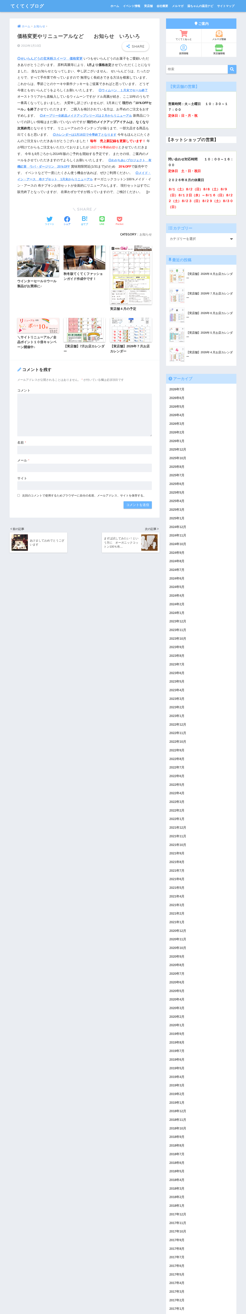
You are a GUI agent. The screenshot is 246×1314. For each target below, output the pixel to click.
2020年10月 (177, 948)
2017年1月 (176, 1309)
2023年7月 (176, 664)
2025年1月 (176, 518)
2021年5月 (176, 888)
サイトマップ (225, 5)
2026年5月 (176, 406)
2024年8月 (176, 561)
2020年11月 (177, 939)
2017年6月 (176, 1266)
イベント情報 (131, 5)
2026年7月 (176, 389)
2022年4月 (176, 793)
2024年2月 (176, 604)
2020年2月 (176, 1016)
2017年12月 (177, 1214)
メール (23, 460)
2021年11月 (177, 836)
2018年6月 (176, 1162)
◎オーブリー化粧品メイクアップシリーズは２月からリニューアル (86, 115)
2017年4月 (176, 1283)
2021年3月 (176, 905)
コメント (23, 390)
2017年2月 (176, 1300)
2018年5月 (176, 1171)
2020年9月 (176, 956)
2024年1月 (176, 613)
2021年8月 (176, 862)
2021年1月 (176, 922)
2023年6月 (176, 673)
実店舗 (148, 5)
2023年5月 (176, 681)
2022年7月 (176, 767)
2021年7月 (176, 870)
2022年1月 (176, 819)
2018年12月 (177, 1111)
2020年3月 (176, 1008)
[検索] (232, 69)
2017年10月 (177, 1231)
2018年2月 (176, 1197)
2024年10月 (177, 544)
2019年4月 (176, 1077)
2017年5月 (176, 1274)
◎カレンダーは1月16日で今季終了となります (84, 134)
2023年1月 (176, 716)
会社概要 (162, 5)
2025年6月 (176, 484)
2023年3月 (176, 698)
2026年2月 (176, 432)
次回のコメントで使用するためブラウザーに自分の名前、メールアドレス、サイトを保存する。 (84, 495)
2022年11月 (177, 733)
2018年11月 (177, 1120)
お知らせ (146, 234)
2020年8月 (176, 965)
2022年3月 (176, 802)
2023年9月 (176, 647)
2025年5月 (176, 492)
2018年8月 (176, 1145)
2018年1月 (176, 1206)
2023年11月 (177, 630)
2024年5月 (176, 587)
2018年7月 (176, 1154)
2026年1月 (176, 441)
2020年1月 (176, 1025)
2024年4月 (176, 595)
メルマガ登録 (219, 39)
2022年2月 (176, 810)
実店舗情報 (219, 53)
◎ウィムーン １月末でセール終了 (123, 90)
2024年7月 (176, 570)
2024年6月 (176, 578)
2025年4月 (176, 501)
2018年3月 (176, 1188)
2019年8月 (176, 1042)
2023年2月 (176, 707)
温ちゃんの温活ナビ (200, 5)
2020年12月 (177, 930)
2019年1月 (176, 1102)
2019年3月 (176, 1085)
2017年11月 (177, 1223)
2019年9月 (176, 1034)
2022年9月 (176, 750)
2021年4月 (176, 896)
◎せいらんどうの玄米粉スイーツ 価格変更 (50, 58)
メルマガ (178, 5)
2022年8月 (176, 759)
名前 (21, 442)
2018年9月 (176, 1137)
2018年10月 (177, 1128)
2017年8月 (176, 1248)
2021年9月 (176, 853)
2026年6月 (176, 398)
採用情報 (183, 53)
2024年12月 (177, 527)
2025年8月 (176, 466)
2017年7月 (176, 1257)
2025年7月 (176, 475)
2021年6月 (176, 879)
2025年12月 (177, 449)
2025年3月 (176, 509)
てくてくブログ (27, 6)
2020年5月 (176, 991)
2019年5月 (176, 1068)
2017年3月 (176, 1291)
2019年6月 (176, 1059)
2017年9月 (176, 1240)
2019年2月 (176, 1094)
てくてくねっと (184, 39)
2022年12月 (177, 724)
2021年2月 (176, 913)
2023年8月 (176, 656)
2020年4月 (176, 999)
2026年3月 (176, 424)
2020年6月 (176, 982)
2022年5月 (176, 785)
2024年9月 (176, 553)
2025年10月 (177, 458)
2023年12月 (177, 621)
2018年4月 (176, 1180)
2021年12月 (177, 827)
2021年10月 (177, 845)
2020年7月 (176, 974)
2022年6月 (176, 776)
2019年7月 (176, 1051)
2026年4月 (176, 415)
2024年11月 (177, 535)
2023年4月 (176, 690)
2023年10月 (177, 638)
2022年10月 (177, 741)
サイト (22, 478)
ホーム (115, 5)
